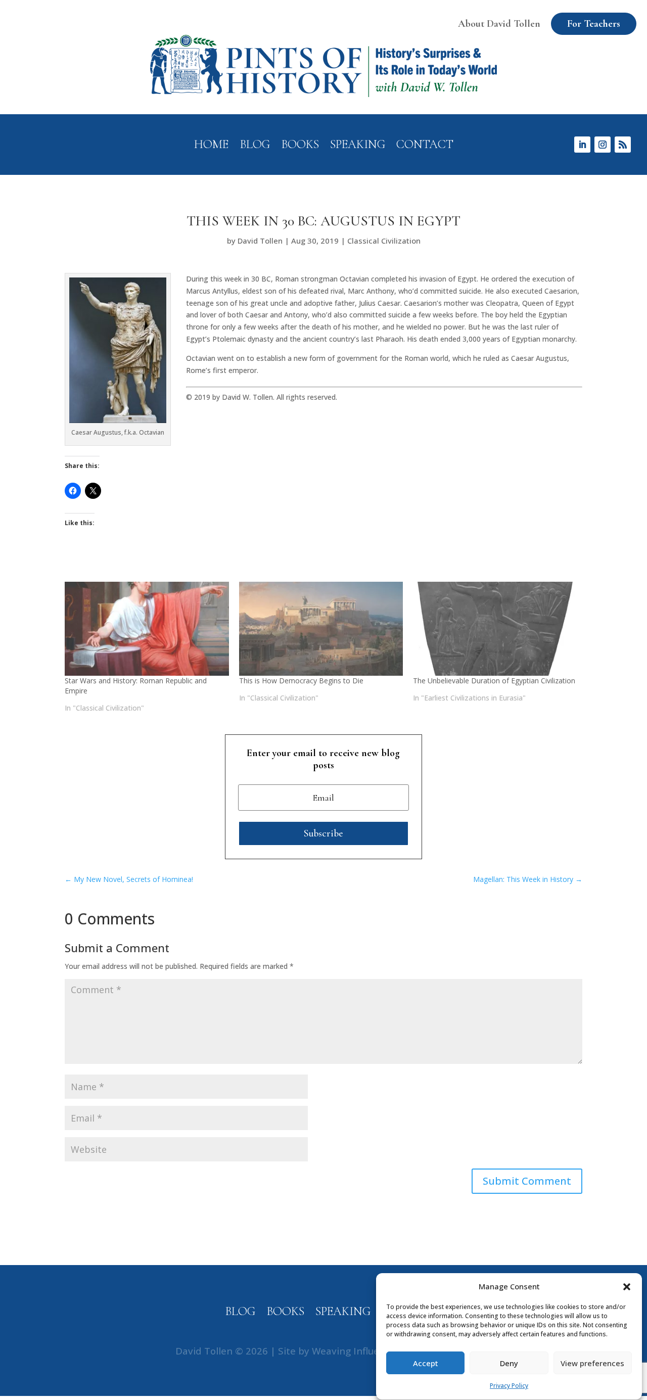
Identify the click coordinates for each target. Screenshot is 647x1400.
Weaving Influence (353, 1350)
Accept (425, 1364)
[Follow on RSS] (623, 144)
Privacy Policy (509, 1386)
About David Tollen (499, 24)
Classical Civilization (384, 241)
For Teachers (593, 24)
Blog (255, 146)
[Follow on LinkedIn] (582, 144)
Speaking (357, 146)
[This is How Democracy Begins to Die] (321, 628)
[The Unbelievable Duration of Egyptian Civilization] (495, 628)
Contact (424, 146)
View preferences (592, 1364)
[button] (627, 1287)
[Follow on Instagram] (602, 144)
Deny (509, 1364)
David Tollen (260, 241)
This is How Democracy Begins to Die (301, 680)
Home (211, 146)
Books (300, 146)
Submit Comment (527, 1181)
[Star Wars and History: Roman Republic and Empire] (147, 628)
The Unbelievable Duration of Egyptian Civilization (494, 680)
